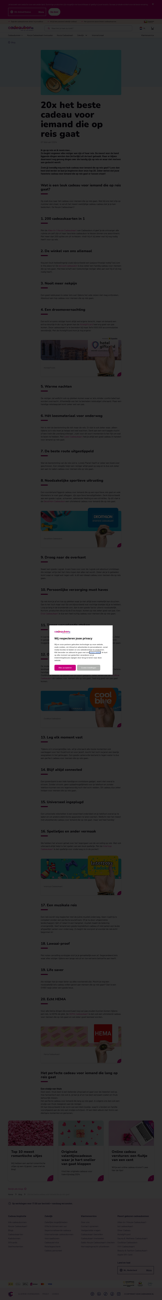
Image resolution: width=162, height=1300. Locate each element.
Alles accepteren (65, 668)
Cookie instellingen (88, 668)
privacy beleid (94, 652)
